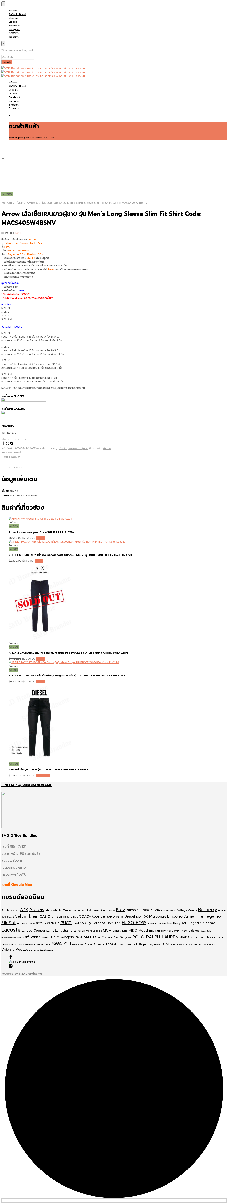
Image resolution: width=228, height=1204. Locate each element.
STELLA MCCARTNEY (22, 944)
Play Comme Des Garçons (113, 937)
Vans (173, 944)
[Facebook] (3, 444)
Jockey (162, 923)
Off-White (32, 937)
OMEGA (46, 937)
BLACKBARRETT (168, 910)
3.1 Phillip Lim (10, 910)
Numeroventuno (8, 937)
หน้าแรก (13, 10)
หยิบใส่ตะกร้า (43, 775)
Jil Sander (152, 923)
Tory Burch (154, 944)
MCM (107, 930)
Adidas (36, 909)
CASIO (45, 916)
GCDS (39, 923)
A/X (24, 910)
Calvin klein (26, 916)
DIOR (139, 917)
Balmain (132, 909)
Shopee (13, 18)
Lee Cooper (36, 930)
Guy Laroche (95, 923)
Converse (102, 916)
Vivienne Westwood (17, 949)
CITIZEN (56, 917)
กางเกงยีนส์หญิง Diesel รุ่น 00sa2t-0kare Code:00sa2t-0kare (48, 770)
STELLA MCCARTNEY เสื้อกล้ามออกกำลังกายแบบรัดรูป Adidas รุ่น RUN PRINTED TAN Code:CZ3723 (70, 555)
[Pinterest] (12, 444)
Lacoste (10, 930)
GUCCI (66, 923)
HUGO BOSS (134, 922)
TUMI (165, 944)
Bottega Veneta (186, 910)
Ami (83, 910)
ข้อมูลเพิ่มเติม (16, 468)
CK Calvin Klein (70, 917)
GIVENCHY (51, 923)
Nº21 (19, 937)
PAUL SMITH (84, 937)
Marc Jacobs (94, 931)
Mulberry (160, 931)
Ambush (77, 910)
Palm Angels (62, 937)
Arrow (107, 448)
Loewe (50, 930)
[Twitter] (8, 444)
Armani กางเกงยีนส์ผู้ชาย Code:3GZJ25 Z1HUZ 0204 (42, 532)
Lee (24, 930)
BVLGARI (222, 910)
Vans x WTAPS (185, 944)
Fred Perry (22, 923)
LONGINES (79, 930)
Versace (198, 944)
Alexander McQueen (58, 910)
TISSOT (111, 944)
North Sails (206, 930)
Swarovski (43, 944)
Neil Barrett (173, 931)
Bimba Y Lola (149, 910)
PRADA (184, 937)
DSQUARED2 (159, 917)
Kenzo (210, 923)
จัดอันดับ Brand (17, 14)
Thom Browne (94, 944)
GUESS (78, 923)
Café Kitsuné (7, 917)
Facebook (14, 25)
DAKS (116, 917)
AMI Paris (92, 910)
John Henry (173, 923)
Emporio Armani (182, 916)
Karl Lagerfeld (192, 923)
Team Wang (77, 944)
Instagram (14, 29)
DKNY (147, 916)
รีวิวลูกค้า (14, 37)
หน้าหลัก (6, 203)
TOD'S (120, 944)
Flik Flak (8, 923)
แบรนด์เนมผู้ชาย (78, 448)
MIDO (132, 930)
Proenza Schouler (204, 937)
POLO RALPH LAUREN (155, 937)
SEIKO (4, 944)
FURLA (31, 923)
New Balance (191, 931)
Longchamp (63, 930)
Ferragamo (210, 916)
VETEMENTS (210, 944)
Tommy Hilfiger (135, 944)
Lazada (13, 22)
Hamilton (114, 923)
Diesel (129, 916)
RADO (221, 937)
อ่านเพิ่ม (40, 538)
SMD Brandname (30, 974)
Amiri (103, 910)
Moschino (146, 930)
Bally (120, 910)
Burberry (207, 909)
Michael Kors (120, 931)
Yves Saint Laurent (43, 950)
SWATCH (61, 943)
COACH (85, 916)
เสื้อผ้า (19, 203)
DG (122, 917)
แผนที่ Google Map (16, 884)
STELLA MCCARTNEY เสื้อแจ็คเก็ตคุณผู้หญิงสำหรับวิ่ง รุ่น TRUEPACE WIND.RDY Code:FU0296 (67, 676)
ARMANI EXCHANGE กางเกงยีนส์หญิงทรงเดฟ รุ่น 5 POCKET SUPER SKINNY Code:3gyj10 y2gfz (68, 653)
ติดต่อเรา (14, 33)
